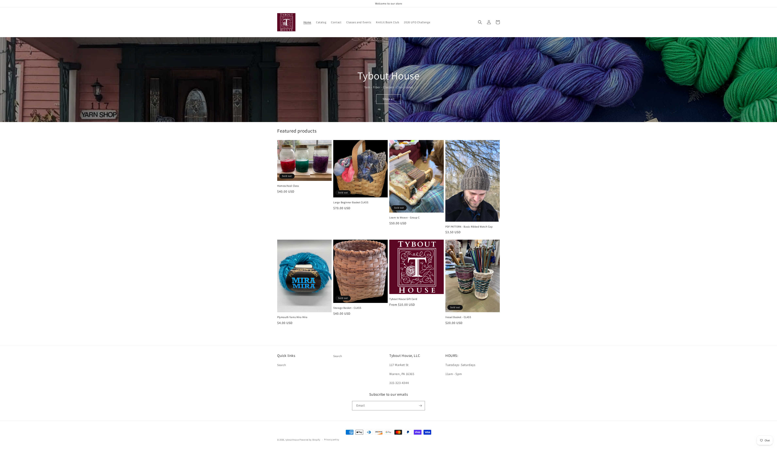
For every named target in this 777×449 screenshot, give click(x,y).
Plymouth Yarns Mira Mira (292, 317)
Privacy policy (331, 439)
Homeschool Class (288, 186)
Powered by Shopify (309, 439)
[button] (480, 22)
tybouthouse (292, 439)
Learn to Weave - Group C (404, 217)
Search (281, 365)
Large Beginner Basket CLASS (350, 202)
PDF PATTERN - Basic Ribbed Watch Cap (469, 226)
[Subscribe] (420, 405)
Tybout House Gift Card (403, 299)
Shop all (389, 99)
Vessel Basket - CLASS (458, 317)
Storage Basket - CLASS (347, 308)
